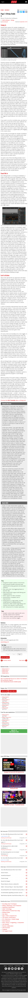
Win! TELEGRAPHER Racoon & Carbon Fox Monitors (14, 678)
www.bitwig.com (5, 642)
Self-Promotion (6, 927)
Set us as (23, 10)
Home (2, 10)
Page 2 (14, 654)
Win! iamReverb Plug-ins (7, 680)
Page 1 (8, 654)
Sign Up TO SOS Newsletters (14, 731)
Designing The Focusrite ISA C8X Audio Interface (14, 772)
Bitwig (12, 20)
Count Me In (4, 173)
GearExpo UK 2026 (14, 788)
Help (23, 966)
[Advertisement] (14, 744)
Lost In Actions (5, 275)
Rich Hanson (4, 854)
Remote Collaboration (7, 926)
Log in (2, 2)
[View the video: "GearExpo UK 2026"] (14, 781)
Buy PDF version (5, 657)
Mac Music (5, 914)
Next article (22, 660)
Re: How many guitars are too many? (10, 852)
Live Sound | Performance (9, 917)
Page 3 (19, 654)
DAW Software (6, 20)
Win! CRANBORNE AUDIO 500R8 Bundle (11, 681)
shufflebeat (3, 848)
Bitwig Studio (5, 671)
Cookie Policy (17, 966)
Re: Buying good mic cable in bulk (9, 846)
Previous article (7, 660)
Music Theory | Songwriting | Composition (13, 922)
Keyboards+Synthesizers (8, 907)
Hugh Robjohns (4, 836)
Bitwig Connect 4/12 (6, 717)
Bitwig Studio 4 (5, 673)
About (5, 966)
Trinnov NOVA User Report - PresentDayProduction (14, 804)
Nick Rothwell (5, 22)
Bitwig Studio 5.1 (6, 669)
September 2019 (23, 21)
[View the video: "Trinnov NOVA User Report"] (14, 797)
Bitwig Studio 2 (5, 670)
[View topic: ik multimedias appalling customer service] (26, 892)
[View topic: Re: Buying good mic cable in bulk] (26, 846)
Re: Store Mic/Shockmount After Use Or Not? (12, 834)
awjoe (2, 842)
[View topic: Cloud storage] (26, 878)
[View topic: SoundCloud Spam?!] (26, 875)
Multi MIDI (5, 503)
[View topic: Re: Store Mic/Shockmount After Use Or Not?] (26, 834)
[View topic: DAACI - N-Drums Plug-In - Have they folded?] (26, 887)
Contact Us (10, 966)
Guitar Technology (4, 855)
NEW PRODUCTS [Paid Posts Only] (11, 910)
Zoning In (3, 25)
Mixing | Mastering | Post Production (11, 905)
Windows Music (6, 912)
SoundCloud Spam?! (6, 875)
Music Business (6, 921)
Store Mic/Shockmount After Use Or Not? (11, 869)
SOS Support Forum (7, 931)
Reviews (7, 10)
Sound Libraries (6, 403)
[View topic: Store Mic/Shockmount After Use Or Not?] (26, 870)
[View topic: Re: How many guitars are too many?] (26, 852)
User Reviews (5, 924)
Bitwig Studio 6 (5, 697)
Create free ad (12, 691)
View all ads (4, 691)
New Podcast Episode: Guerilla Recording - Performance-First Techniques (13, 895)
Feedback (4, 929)
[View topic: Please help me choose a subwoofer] (26, 884)
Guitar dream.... (5, 872)
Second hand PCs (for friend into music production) (13, 889)
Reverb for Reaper (5, 881)
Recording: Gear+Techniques (6, 837)
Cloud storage (4, 878)
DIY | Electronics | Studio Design (10, 919)
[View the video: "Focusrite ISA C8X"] (14, 764)
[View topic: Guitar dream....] (26, 872)
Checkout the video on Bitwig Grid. (13, 400)
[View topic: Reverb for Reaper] (26, 881)
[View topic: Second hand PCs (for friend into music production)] (26, 889)
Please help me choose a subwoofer (10, 884)
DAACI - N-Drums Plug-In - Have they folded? (12, 887)
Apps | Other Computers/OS (9, 915)
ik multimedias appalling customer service (11, 892)
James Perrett (4, 860)
